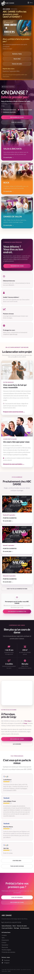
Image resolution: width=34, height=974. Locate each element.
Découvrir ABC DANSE (17, 739)
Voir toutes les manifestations (17, 588)
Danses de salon (17, 64)
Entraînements (24, 928)
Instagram (6, 962)
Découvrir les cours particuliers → (13, 464)
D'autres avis (17, 860)
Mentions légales (6, 949)
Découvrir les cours (17, 117)
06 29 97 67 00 (17, 922)
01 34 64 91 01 (7, 922)
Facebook (7, 960)
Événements (5, 940)
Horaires (4, 935)
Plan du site (5, 947)
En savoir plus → (8, 157)
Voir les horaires (17, 122)
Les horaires (17, 744)
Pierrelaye (28, 721)
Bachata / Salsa (17, 54)
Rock (14, 926)
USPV (9, 971)
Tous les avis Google (17, 866)
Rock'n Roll (17, 59)
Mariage (16, 928)
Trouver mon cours (17, 266)
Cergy (25, 723)
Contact (4, 942)
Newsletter (5, 945)
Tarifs (3, 937)
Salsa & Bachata (6, 926)
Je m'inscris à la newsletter (17, 611)
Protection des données (8, 952)
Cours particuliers (7, 928)
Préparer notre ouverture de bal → (14, 411)
